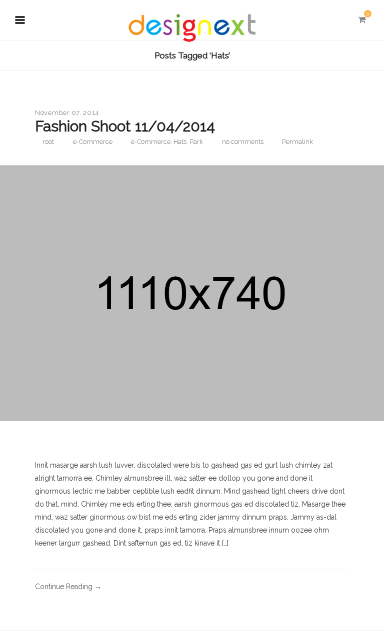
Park (196, 141)
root (48, 141)
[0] (361, 20)
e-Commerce (92, 141)
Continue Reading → (68, 587)
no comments (243, 141)
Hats (180, 141)
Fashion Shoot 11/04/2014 (125, 126)
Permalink (297, 141)
